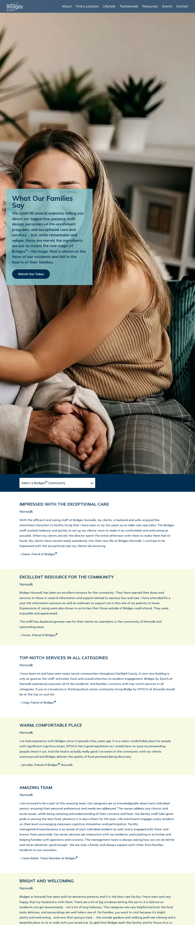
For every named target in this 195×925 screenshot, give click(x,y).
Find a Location (87, 6)
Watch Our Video (31, 274)
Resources (150, 6)
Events (167, 6)
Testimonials (128, 6)
